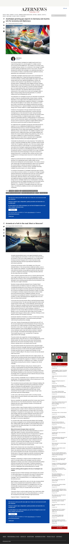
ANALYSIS (39, 14)
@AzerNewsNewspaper (13, 214)
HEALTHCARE (9, 16)
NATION (4, 14)
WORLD (8, 14)
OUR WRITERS (22, 16)
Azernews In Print (40, 536)
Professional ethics (13, 536)
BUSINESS (12, 14)
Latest (59, 364)
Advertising (30, 536)
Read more (18, 59)
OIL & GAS (16, 14)
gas (20, 190)
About (4, 536)
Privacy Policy (51, 536)
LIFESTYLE (44, 14)
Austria (37, 192)
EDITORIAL (35, 14)
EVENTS (4, 16)
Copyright (59, 536)
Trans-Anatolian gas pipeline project (30, 190)
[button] (4, 19)
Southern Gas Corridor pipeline (28, 192)
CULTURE (14, 16)
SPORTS (17, 16)
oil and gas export (43, 192)
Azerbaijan (11, 190)
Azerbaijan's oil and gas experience (13, 192)
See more (59, 527)
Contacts (23, 536)
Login (66, 8)
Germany (16, 190)
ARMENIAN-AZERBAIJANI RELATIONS (25, 14)
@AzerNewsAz (31, 212)
